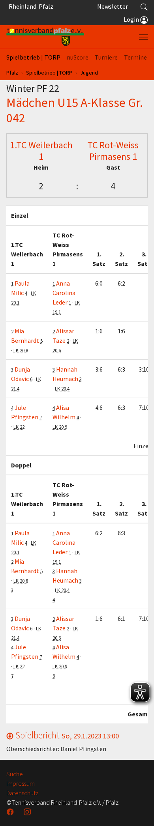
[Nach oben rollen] (138, 810)
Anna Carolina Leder (64, 292)
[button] (144, 6)
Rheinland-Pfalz (29, 6)
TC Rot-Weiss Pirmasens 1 (113, 151)
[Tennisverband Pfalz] (45, 37)
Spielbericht (66, 735)
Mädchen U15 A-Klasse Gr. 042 (74, 110)
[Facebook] (11, 812)
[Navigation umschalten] (143, 37)
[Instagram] (28, 812)
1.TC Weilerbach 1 (41, 151)
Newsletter (112, 6)
